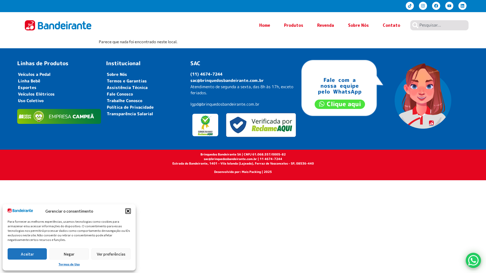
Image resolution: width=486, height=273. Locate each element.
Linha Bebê (29, 81)
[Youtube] (449, 6)
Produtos (293, 25)
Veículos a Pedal (34, 74)
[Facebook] (436, 6)
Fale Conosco (120, 94)
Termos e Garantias (127, 81)
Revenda (325, 25)
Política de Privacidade (130, 107)
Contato (391, 25)
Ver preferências (111, 254)
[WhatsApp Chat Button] (473, 260)
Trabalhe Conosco (124, 100)
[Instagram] (423, 6)
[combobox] (439, 25)
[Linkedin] (462, 6)
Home (264, 25)
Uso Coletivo (31, 100)
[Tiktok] (410, 6)
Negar (69, 254)
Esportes (27, 87)
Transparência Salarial (130, 114)
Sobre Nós (358, 25)
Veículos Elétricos (36, 94)
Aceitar (27, 254)
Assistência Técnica (127, 87)
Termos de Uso (69, 264)
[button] (128, 211)
